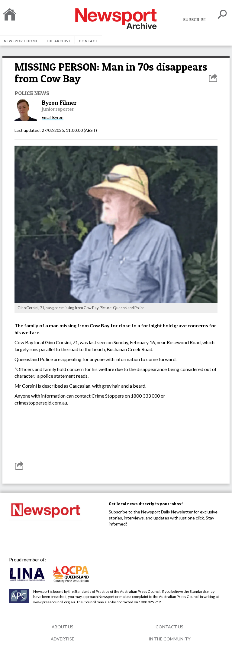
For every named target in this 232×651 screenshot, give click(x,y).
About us (62, 626)
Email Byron (52, 117)
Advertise (62, 638)
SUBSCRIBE (194, 19)
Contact (88, 41)
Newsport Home (21, 41)
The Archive (58, 41)
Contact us (169, 626)
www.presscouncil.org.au (54, 602)
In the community (170, 638)
